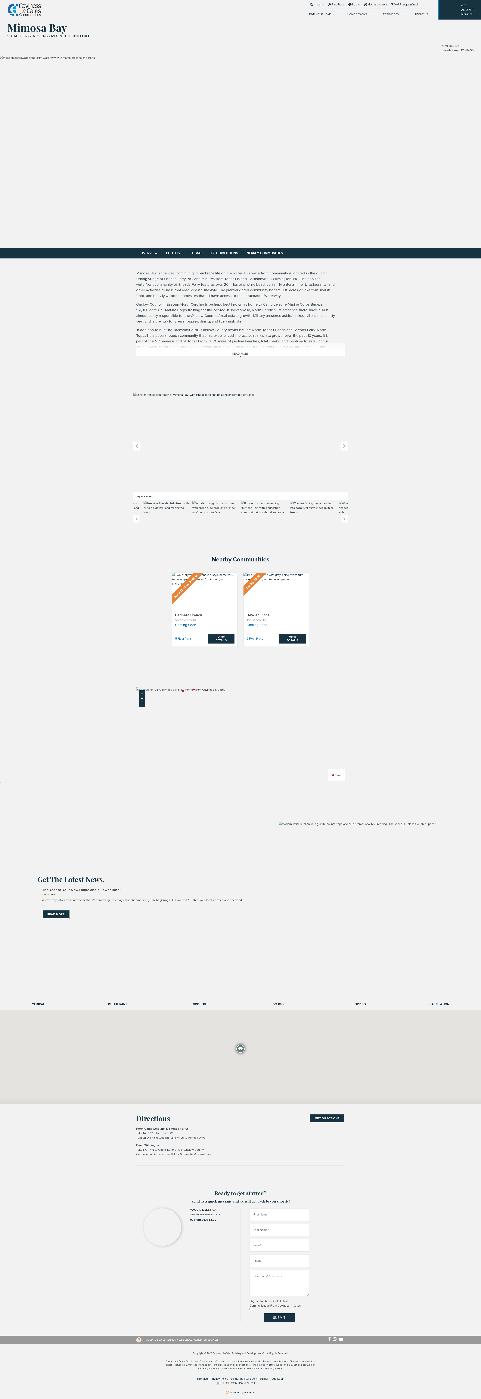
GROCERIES (201, 1004)
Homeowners (377, 4)
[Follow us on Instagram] (336, 1339)
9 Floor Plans (255, 639)
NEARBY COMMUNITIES (265, 253)
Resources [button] (391, 14)
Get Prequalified (405, 4)
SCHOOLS (280, 1004)
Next (344, 446)
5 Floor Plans (183, 639)
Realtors (337, 4)
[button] (194, 689)
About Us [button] (422, 14)
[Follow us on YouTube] (342, 1339)
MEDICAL (38, 1004)
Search (318, 5)
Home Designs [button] (357, 14)
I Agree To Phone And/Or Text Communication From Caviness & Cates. (275, 1303)
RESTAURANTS (118, 1004)
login (356, 4)
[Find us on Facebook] (330, 1339)
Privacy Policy (219, 1379)
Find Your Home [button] (320, 14)
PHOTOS (173, 253)
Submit (279, 1317)
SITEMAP (195, 253)
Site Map (202, 1379)
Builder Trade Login (272, 1379)
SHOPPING (358, 1004)
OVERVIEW (149, 253)
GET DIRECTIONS (224, 253)
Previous (137, 446)
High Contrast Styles (240, 1383)
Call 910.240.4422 (203, 1220)
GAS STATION (439, 1004)
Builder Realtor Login (244, 1379)
